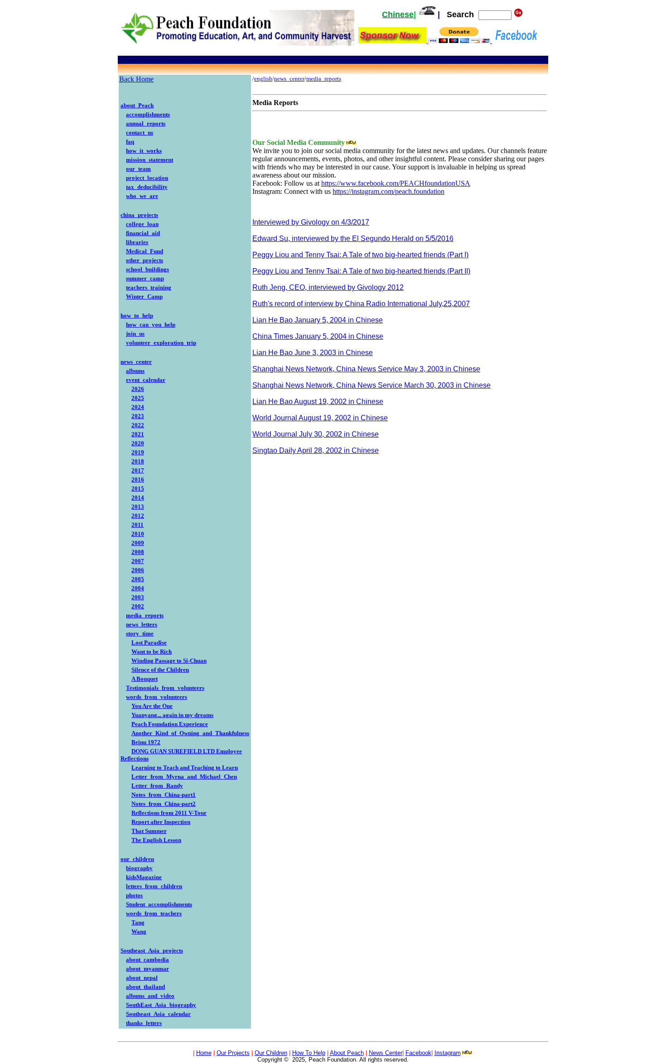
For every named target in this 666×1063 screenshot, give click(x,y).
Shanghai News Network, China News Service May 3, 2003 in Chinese (366, 369)
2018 (137, 461)
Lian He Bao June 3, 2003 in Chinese (312, 352)
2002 (137, 606)
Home (204, 1052)
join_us (135, 333)
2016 (137, 479)
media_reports (145, 615)
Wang (138, 931)
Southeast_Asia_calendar (158, 1013)
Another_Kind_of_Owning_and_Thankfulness (190, 733)
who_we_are (142, 195)
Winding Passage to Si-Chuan (169, 660)
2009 (137, 542)
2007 (137, 561)
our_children (137, 859)
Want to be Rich (151, 651)
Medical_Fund (144, 251)
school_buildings (147, 269)
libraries (137, 242)
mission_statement (149, 159)
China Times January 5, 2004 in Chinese (317, 336)
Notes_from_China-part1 (163, 794)
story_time (140, 633)
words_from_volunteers (156, 696)
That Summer (149, 830)
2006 (137, 570)
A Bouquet (144, 678)
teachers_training (148, 287)
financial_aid (143, 233)
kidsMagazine (144, 877)
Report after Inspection (160, 821)
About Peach (347, 1052)
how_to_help (137, 315)
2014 (137, 497)
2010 (137, 533)
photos (134, 895)
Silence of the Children (160, 669)
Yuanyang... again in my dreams (172, 715)
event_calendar (145, 379)
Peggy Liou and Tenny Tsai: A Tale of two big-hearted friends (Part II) (361, 271)
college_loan (142, 224)
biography (139, 868)
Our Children (271, 1052)
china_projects (139, 215)
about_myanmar (147, 968)
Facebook (418, 1052)
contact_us (139, 132)
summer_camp (145, 278)
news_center (136, 361)
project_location (147, 177)
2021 (137, 434)
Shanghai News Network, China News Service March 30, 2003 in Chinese (371, 385)
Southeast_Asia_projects (152, 950)
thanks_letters (144, 1023)
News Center (385, 1052)
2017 (137, 470)
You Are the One (152, 705)
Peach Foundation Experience (169, 724)
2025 (137, 397)
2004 (137, 588)
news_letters (141, 624)
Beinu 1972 (145, 742)
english (263, 78)
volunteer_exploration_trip (161, 342)
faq (130, 141)
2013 (137, 506)
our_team (138, 168)
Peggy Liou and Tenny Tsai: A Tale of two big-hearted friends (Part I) (360, 255)
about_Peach (137, 105)
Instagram (447, 1052)
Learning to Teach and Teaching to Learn (184, 767)
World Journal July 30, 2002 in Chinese (315, 434)
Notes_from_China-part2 (163, 803)
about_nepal (142, 977)
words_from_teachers (154, 913)
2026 (137, 388)
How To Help (308, 1052)
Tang (138, 922)
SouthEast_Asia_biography (161, 1004)
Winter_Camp (144, 296)
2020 (137, 443)
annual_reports (145, 123)
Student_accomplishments (159, 904)
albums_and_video (150, 995)
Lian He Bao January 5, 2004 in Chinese (317, 320)
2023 (137, 416)
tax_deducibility (147, 186)
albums (135, 370)
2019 (137, 452)
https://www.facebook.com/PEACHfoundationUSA (395, 183)
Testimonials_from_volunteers (165, 687)
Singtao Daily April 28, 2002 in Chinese (315, 450)
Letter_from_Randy (157, 785)
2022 (137, 425)
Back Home (136, 79)
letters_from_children (154, 886)
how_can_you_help (150, 324)
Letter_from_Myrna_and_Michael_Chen (184, 776)
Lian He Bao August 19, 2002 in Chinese (317, 401)
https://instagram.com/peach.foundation (388, 191)
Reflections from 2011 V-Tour (169, 812)
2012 (137, 515)
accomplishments (148, 114)
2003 (137, 597)
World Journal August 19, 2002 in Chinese (320, 418)
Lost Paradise (149, 642)
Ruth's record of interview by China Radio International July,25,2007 (361, 304)
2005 (137, 579)
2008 (137, 551)
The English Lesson (156, 840)
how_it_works (144, 150)
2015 (137, 488)
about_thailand (145, 986)
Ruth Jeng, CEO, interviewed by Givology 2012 (328, 287)
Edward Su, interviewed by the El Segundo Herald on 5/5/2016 (353, 238)
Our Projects (233, 1052)
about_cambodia (147, 959)
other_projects (144, 260)
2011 (137, 524)
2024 (137, 407)
